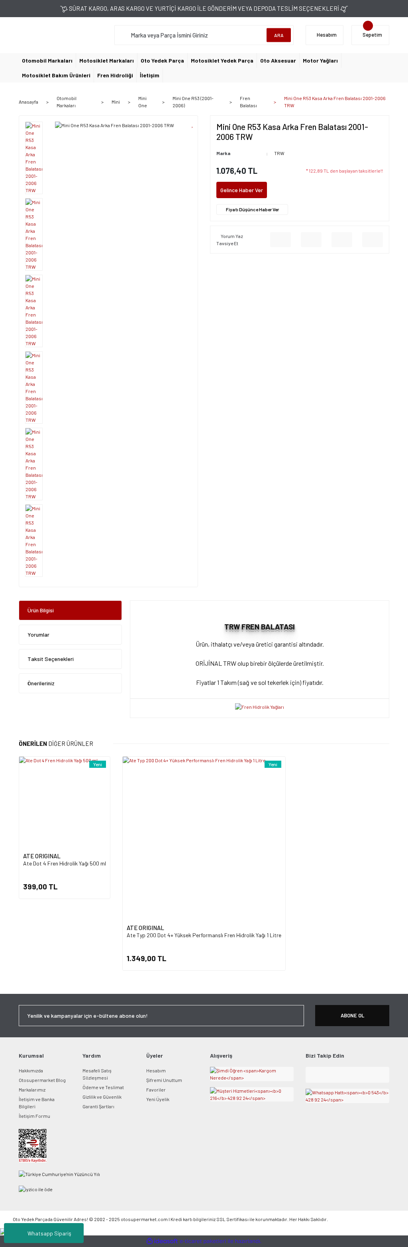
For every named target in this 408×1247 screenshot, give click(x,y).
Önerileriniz (41, 683)
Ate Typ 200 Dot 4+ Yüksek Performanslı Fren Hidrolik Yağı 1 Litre (204, 935)
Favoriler (156, 1089)
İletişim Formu (34, 1116)
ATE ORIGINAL (42, 856)
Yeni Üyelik (157, 1099)
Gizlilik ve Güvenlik (102, 1096)
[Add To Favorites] (193, 124)
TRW (279, 153)
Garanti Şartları (98, 1106)
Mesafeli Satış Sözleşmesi (97, 1074)
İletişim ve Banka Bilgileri (37, 1102)
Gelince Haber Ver (241, 190)
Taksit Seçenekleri (50, 658)
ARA (279, 35)
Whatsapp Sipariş (49, 1233)
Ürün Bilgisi (40, 610)
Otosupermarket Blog (42, 1080)
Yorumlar (38, 634)
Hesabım (156, 1070)
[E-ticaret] (203, 1241)
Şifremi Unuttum (164, 1080)
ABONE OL (352, 1015)
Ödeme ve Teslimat (103, 1087)
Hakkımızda (31, 1070)
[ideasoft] (162, 1241)
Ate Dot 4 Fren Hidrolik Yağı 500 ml (64, 863)
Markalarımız (32, 1089)
